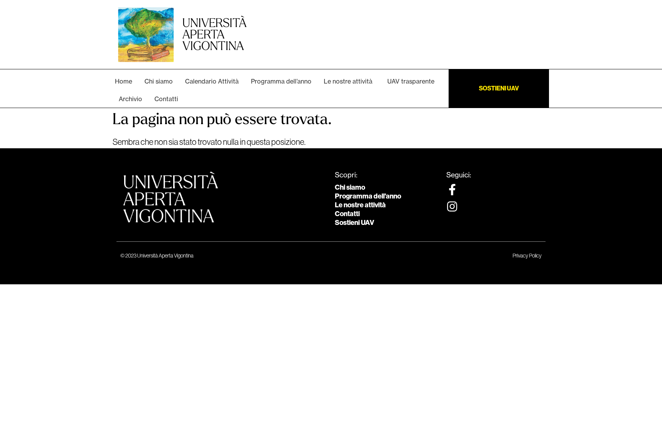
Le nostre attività (360, 205)
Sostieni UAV (354, 222)
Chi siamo (350, 187)
